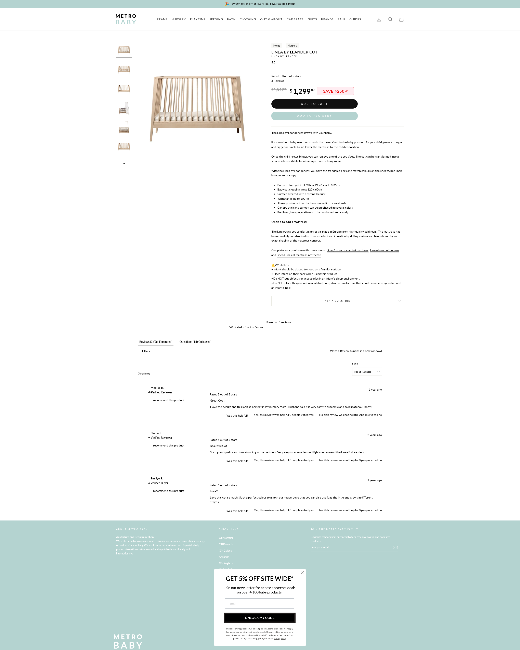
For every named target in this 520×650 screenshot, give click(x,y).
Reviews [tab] (155, 341)
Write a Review (355, 351)
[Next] (124, 162)
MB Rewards (226, 544)
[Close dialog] (302, 572)
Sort (356, 364)
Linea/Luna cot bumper (384, 250)
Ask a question (338, 301)
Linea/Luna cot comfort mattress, (348, 250)
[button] (314, 116)
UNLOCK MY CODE (259, 618)
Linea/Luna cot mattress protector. (299, 255)
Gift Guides (225, 550)
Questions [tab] (195, 341)
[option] (196, 103)
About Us (224, 557)
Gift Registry (226, 563)
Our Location (226, 537)
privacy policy (280, 638)
